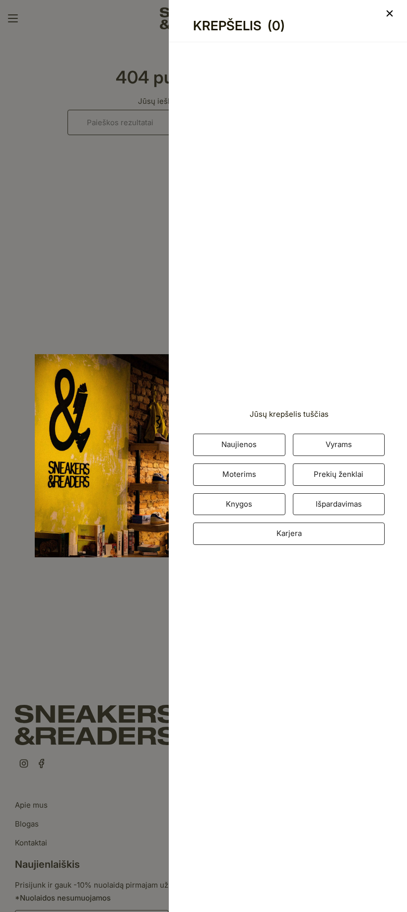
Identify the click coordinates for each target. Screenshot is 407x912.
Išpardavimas (339, 504)
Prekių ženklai (338, 474)
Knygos (239, 504)
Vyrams (339, 444)
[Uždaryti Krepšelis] (294, 13)
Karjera (289, 533)
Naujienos (239, 444)
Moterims (239, 474)
